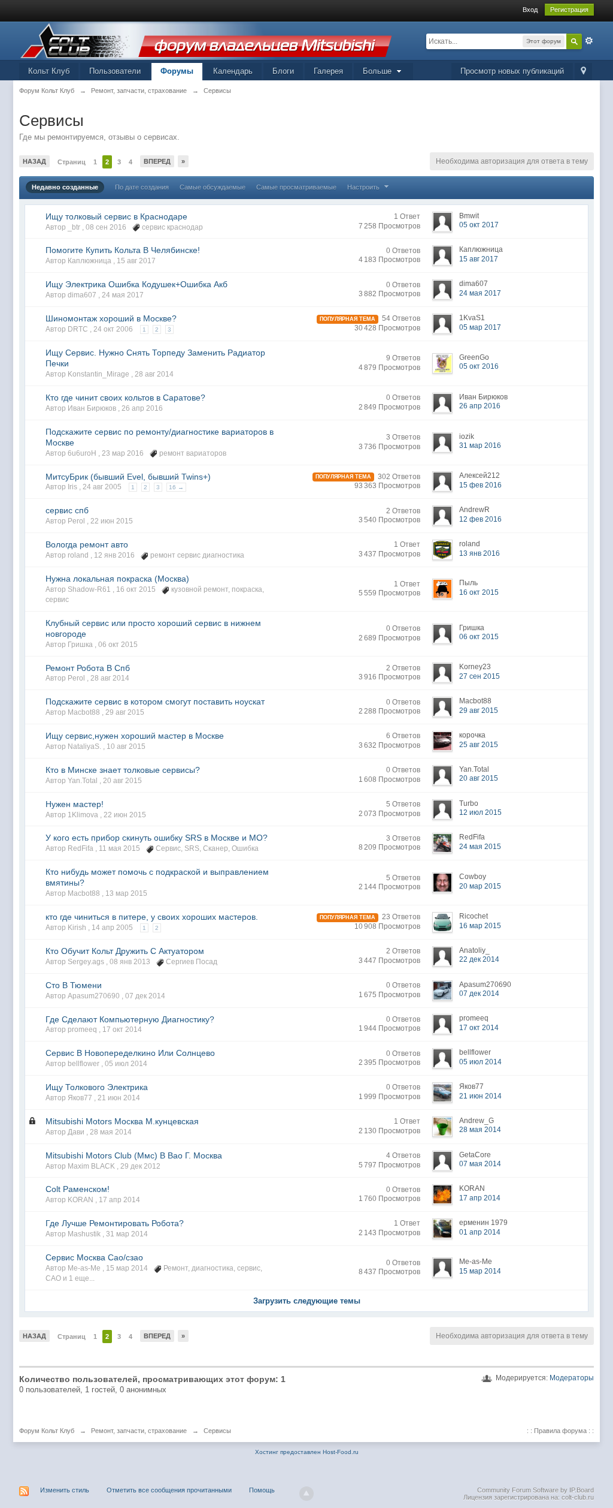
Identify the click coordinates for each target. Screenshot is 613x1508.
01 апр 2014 (479, 1232)
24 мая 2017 (480, 293)
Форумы (176, 71)
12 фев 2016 (480, 519)
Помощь (262, 1490)
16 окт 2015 (479, 592)
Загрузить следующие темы (306, 1300)
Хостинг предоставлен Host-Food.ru (307, 1452)
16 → (176, 487)
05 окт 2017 (479, 225)
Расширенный (589, 41)
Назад (34, 161)
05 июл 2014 (480, 1062)
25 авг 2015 (478, 745)
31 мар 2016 (480, 445)
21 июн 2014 (480, 1096)
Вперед (157, 161)
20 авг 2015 (478, 778)
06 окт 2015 (479, 637)
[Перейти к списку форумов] (206, 39)
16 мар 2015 (480, 926)
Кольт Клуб (48, 71)
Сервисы (217, 1430)
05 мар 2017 (480, 327)
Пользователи (115, 71)
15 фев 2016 (480, 485)
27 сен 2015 (479, 676)
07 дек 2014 (479, 993)
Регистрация (569, 9)
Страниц (71, 161)
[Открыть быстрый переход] (583, 71)
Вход (530, 9)
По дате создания (142, 187)
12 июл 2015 (480, 812)
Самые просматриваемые (296, 187)
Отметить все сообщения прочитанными (169, 1490)
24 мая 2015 (480, 846)
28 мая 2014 (480, 1129)
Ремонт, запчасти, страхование (139, 1430)
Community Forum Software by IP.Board (535, 1490)
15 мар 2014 (480, 1271)
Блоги (283, 71)
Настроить (364, 187)
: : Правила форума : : (560, 1430)
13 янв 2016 (479, 553)
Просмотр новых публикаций (512, 71)
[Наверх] (306, 1493)
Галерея (328, 71)
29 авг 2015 (478, 710)
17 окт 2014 (479, 1028)
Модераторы (572, 1378)
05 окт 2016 (479, 366)
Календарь (233, 71)
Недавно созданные (65, 187)
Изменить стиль (64, 1490)
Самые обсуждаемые (212, 187)
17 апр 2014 (479, 1198)
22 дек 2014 (479, 959)
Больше (378, 71)
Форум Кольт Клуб (46, 1430)
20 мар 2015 (480, 886)
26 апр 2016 (479, 406)
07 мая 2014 (480, 1164)
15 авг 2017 (478, 259)
